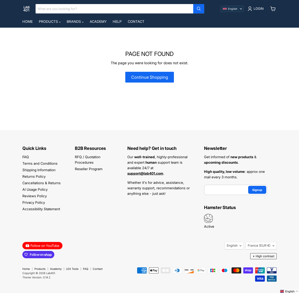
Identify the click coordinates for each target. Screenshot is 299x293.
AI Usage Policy (35, 189)
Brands (74, 22)
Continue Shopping (149, 77)
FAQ (25, 157)
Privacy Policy (33, 202)
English (232, 245)
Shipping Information (39, 170)
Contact (136, 22)
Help (117, 22)
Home (27, 22)
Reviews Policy (34, 196)
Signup (257, 190)
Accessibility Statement (41, 209)
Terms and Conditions (40, 163)
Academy (98, 22)
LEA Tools (72, 268)
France (259, 245)
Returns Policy (34, 176)
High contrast (263, 256)
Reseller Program (89, 169)
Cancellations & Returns (41, 183)
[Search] (198, 8)
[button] (289, 291)
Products (49, 22)
